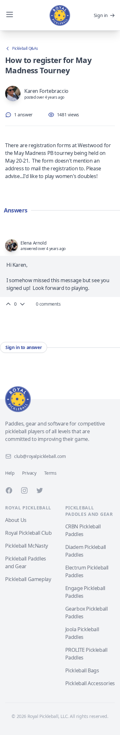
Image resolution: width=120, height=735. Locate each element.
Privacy (29, 473)
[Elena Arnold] (11, 245)
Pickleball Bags (82, 670)
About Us (16, 520)
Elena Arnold (33, 243)
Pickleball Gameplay (28, 579)
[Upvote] (8, 304)
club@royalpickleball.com (40, 456)
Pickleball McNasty (26, 545)
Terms (50, 473)
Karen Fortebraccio (46, 90)
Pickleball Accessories (90, 683)
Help (9, 473)
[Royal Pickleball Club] (60, 399)
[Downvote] (22, 304)
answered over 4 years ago (43, 248)
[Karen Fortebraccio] (12, 93)
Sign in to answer (23, 347)
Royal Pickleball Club (28, 532)
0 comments (48, 304)
